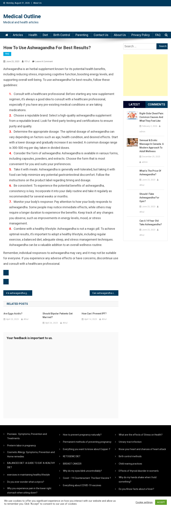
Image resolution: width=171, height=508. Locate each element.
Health (33, 35)
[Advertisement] (145, 75)
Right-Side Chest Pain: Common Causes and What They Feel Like (151, 117)
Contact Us (101, 35)
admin (142, 131)
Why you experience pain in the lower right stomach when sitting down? (29, 490)
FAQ (157, 35)
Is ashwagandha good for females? (20, 293)
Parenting (81, 35)
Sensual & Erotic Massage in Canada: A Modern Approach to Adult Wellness (151, 146)
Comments (156, 104)
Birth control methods (130, 456)
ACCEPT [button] (161, 502)
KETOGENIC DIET (71, 456)
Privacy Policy (140, 35)
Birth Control (61, 35)
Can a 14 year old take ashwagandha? (150, 222)
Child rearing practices (130, 463)
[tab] (134, 104)
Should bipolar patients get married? (57, 315)
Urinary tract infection (130, 442)
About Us (37, 3)
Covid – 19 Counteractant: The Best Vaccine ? (87, 478)
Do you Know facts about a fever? (136, 489)
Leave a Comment (44, 61)
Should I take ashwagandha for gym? (149, 198)
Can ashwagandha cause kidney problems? (105, 293)
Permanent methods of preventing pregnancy (87, 442)
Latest (134, 104)
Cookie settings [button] (144, 502)
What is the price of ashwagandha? (150, 172)
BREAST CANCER (72, 463)
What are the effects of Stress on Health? (140, 434)
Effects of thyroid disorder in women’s (139, 471)
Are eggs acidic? (13, 313)
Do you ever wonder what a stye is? (25, 482)
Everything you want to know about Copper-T (86, 449)
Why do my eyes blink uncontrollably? (82, 471)
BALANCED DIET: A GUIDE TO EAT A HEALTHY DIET (31, 465)
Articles (18, 35)
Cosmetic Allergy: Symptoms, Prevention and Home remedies (31, 454)
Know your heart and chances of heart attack (142, 449)
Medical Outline (22, 16)
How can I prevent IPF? (94, 313)
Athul (27, 61)
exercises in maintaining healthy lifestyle (28, 474)
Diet (45, 35)
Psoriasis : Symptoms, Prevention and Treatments (27, 436)
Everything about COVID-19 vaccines (82, 485)
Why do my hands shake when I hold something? (137, 479)
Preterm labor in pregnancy (21, 445)
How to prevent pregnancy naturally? (82, 434)
